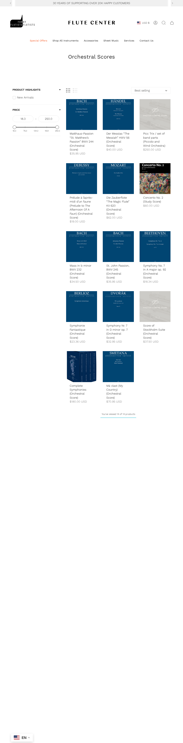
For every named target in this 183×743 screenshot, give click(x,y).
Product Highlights (26, 89)
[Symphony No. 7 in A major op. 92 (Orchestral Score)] (155, 246)
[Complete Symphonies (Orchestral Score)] (81, 366)
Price (16, 109)
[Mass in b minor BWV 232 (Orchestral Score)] (81, 246)
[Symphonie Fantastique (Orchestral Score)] (81, 306)
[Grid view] (68, 90)
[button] (38, 40)
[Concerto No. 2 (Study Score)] (155, 178)
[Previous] (10, 3)
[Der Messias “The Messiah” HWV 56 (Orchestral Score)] (118, 114)
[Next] (172, 3)
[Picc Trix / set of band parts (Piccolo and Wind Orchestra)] (155, 114)
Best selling (142, 90)
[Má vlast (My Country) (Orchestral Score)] (118, 366)
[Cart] (172, 23)
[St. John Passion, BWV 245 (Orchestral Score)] (118, 246)
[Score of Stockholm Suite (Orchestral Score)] (155, 306)
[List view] (75, 90)
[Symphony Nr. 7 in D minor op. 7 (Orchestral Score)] (118, 306)
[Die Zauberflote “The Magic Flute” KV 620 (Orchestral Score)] (118, 178)
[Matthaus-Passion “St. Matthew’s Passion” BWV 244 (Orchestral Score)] (81, 114)
